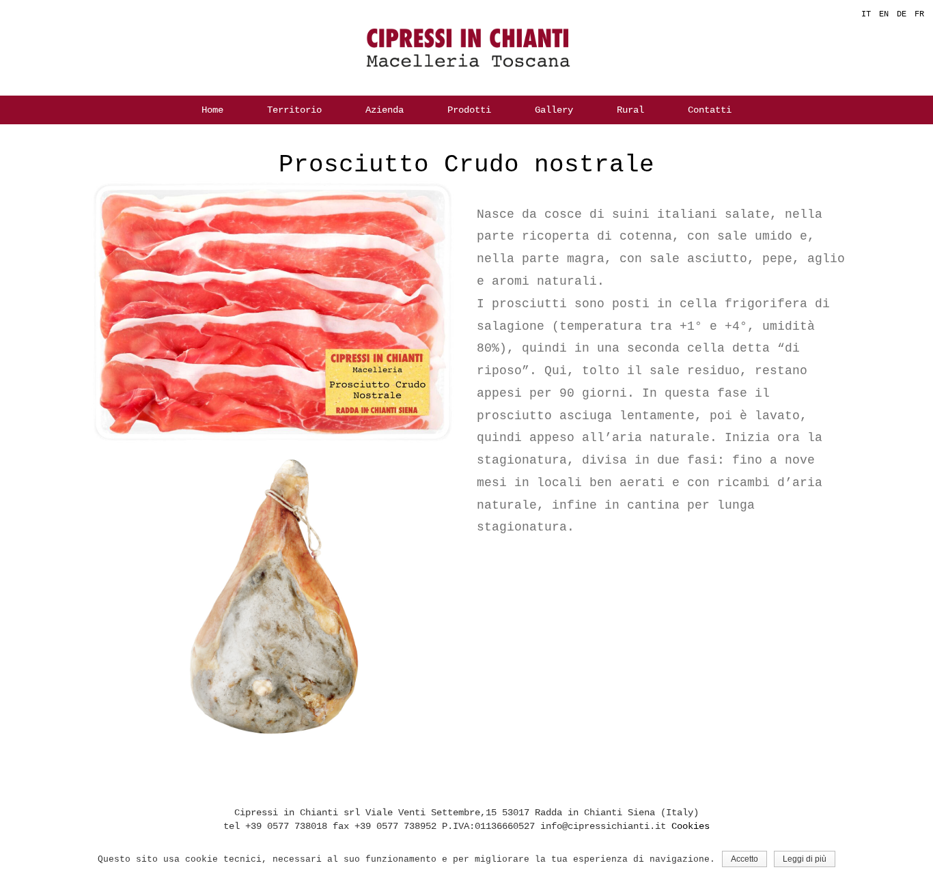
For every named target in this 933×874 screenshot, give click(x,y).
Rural (630, 109)
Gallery (554, 109)
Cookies (690, 826)
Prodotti (469, 109)
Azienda (384, 109)
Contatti (710, 109)
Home (212, 109)
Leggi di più (804, 859)
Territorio (294, 109)
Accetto (744, 859)
